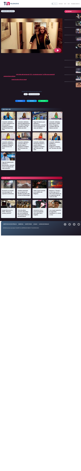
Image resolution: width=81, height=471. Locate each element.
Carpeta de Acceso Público (10, 224)
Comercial (20, 224)
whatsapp (43, 100)
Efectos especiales (34, 94)
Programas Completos (75, 3)
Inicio (65, 3)
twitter (32, 100)
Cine (26, 94)
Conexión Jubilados (8, 11)
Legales (35, 224)
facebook (20, 100)
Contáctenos (28, 224)
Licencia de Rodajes (44, 224)
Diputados (61, 3)
